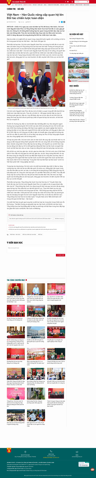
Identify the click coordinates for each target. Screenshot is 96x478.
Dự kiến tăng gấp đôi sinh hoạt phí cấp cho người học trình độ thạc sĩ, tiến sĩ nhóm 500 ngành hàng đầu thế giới (55, 321)
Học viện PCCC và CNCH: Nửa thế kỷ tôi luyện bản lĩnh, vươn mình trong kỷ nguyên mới (55, 298)
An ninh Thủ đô (19, 2)
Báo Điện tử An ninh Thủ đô (9, 2)
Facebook (59, 22)
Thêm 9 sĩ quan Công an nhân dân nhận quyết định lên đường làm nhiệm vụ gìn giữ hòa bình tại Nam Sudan (56, 403)
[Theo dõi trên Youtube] (68, 2)
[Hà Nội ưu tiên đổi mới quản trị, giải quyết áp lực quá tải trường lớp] (36, 332)
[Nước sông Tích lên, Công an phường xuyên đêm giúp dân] (36, 394)
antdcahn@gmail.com (77, 456)
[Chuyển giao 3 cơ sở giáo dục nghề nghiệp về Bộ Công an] (56, 332)
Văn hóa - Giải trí (64, 4)
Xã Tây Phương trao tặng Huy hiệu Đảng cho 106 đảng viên (14, 319)
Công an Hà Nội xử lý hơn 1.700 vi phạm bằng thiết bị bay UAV (56, 362)
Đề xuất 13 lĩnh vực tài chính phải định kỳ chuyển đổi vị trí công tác (56, 382)
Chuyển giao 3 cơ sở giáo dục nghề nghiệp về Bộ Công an (55, 340)
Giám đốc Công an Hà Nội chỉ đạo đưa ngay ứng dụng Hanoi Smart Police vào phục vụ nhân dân (16, 383)
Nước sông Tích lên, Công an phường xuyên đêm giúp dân (34, 402)
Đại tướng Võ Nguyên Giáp (77, 38)
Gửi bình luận (60, 255)
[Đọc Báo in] (73, 1)
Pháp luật (40, 4)
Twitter (62, 22)
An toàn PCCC (73, 50)
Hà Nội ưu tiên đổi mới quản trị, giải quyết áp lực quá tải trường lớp (35, 341)
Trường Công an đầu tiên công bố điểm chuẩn (76, 98)
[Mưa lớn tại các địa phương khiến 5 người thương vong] (16, 415)
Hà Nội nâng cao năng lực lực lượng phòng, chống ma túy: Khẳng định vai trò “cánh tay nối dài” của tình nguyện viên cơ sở (15, 342)
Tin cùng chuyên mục (16, 280)
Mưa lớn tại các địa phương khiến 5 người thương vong (16, 423)
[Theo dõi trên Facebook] (66, 2)
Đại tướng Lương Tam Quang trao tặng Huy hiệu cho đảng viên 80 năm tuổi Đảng (36, 383)
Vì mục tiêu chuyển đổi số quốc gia (78, 46)
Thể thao (72, 4)
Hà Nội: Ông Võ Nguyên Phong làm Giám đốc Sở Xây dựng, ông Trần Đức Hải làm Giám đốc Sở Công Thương (77, 113)
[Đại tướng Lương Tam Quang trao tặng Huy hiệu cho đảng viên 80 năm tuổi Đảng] (36, 374)
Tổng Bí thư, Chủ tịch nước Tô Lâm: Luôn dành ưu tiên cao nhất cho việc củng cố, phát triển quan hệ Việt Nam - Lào (16, 299)
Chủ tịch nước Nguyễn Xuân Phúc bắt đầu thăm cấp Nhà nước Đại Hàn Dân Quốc (27, 227)
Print (64, 22)
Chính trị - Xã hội (27, 4)
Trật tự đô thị (18, 4)
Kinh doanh (86, 4)
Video (45, 4)
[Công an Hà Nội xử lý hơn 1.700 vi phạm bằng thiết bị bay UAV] (56, 354)
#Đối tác (40, 234)
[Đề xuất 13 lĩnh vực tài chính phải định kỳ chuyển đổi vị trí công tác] (56, 374)
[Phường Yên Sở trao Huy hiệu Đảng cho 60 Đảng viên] (16, 354)
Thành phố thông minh (53, 4)
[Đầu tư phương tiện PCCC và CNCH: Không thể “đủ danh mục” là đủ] (36, 354)
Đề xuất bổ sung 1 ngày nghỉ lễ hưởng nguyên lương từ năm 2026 (77, 105)
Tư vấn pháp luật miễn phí (76, 53)
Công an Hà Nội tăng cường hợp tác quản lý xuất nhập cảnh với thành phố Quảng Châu (35, 320)
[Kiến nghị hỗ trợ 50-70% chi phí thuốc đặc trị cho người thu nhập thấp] (36, 415)
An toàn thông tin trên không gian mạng (79, 42)
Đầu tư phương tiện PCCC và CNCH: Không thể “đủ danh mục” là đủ (35, 363)
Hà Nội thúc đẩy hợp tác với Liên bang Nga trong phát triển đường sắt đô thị (77, 91)
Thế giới (35, 4)
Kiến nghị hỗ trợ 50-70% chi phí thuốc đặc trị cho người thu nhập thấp (36, 424)
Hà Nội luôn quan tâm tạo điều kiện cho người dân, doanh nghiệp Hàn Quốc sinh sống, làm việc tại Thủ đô (33, 229)
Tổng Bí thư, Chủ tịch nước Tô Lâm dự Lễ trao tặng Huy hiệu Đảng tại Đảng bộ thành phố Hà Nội (15, 403)
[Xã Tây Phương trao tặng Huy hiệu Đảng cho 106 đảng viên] (16, 311)
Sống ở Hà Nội (78, 4)
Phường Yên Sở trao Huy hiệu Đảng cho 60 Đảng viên (14, 362)
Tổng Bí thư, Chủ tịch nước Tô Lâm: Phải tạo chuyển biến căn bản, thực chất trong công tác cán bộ (35, 299)
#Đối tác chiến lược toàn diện (29, 234)
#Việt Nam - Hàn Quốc (15, 234)
